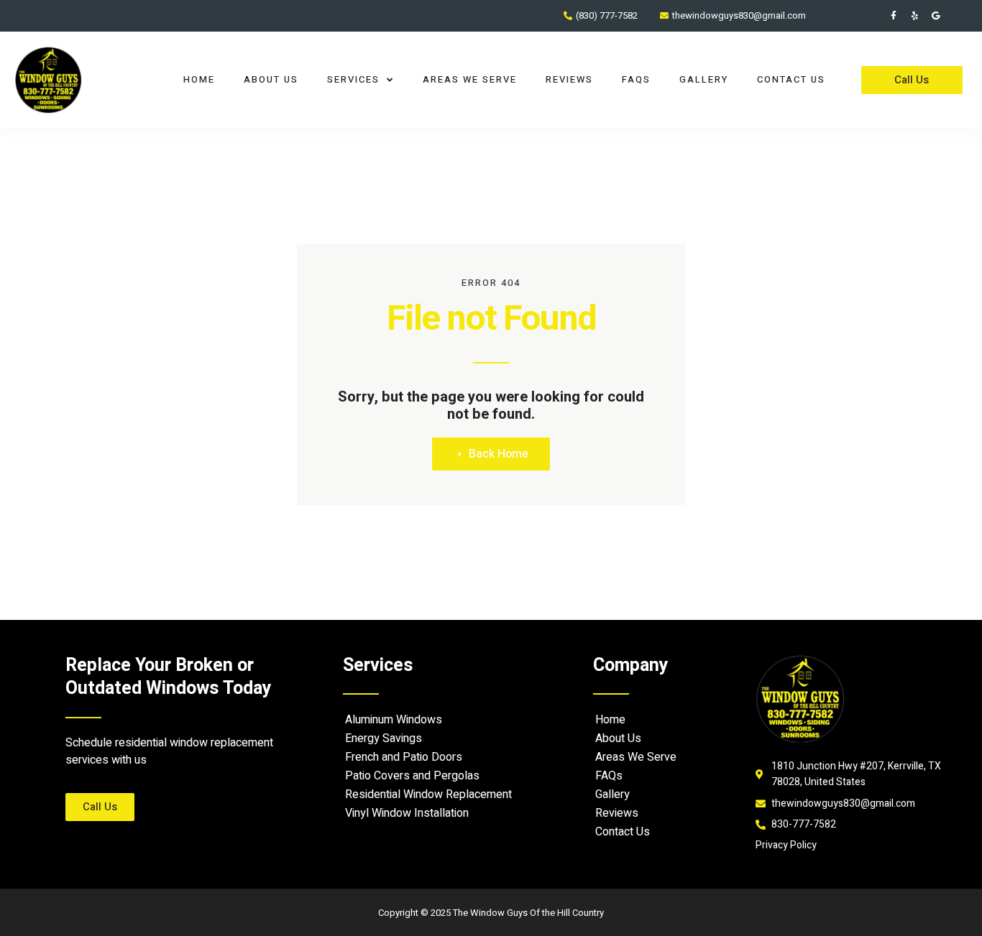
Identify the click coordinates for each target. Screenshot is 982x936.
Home (199, 79)
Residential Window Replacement (428, 794)
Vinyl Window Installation (407, 813)
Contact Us (791, 79)
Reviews (569, 79)
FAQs (636, 79)
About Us (271, 79)
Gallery (703, 79)
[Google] (935, 15)
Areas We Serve (470, 79)
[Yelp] (914, 15)
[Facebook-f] (893, 15)
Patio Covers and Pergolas (412, 775)
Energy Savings (383, 738)
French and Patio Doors (403, 757)
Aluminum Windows (393, 719)
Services (353, 79)
